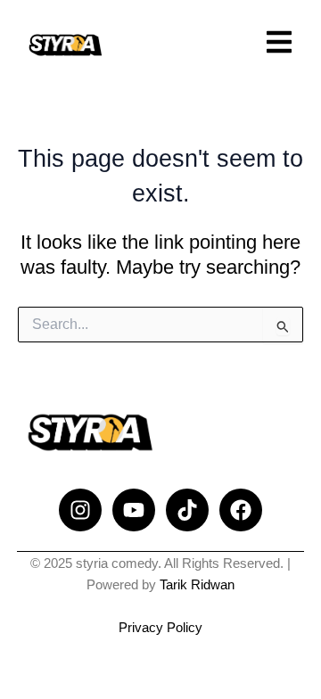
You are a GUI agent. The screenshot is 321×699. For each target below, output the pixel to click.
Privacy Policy (160, 628)
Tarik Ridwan (197, 585)
